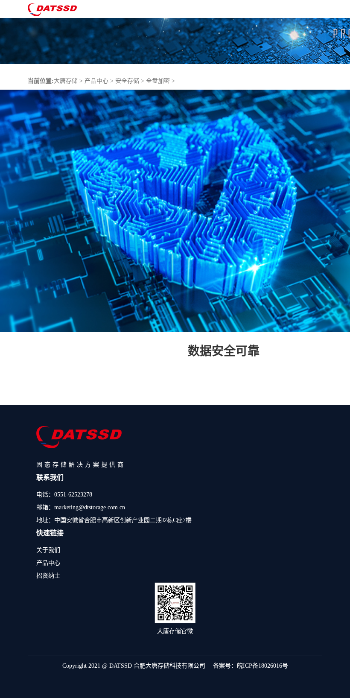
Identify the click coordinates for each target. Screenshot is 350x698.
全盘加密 (158, 81)
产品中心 (96, 81)
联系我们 (50, 477)
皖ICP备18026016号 (262, 666)
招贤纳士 (48, 575)
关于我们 (48, 550)
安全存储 (127, 81)
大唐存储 (66, 81)
